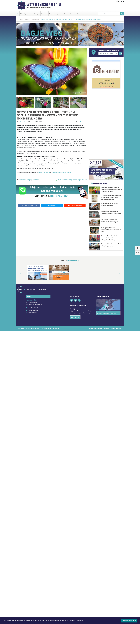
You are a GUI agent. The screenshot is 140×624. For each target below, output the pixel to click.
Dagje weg (34, 19)
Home (20, 19)
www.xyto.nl (32, 312)
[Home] (18, 13)
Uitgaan (26, 19)
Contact (87, 14)
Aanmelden (75, 317)
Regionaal (52, 14)
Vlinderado (83, 122)
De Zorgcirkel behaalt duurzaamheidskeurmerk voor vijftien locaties (111, 230)
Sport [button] (65, 14)
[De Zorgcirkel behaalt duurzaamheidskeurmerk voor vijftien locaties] (94, 230)
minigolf (28, 180)
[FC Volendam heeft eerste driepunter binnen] (94, 206)
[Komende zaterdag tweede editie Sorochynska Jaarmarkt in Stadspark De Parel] (94, 190)
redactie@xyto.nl (33, 310)
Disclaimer (106, 328)
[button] (17, 102)
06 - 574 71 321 (59, 196)
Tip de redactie (76, 206)
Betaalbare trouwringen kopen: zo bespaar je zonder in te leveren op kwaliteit (111, 197)
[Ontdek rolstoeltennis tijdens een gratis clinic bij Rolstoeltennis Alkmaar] (94, 238)
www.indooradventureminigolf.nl (62, 172)
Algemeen (27, 14)
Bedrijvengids (36, 14)
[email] (137, 253)
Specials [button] (59, 14)
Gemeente (44, 14)
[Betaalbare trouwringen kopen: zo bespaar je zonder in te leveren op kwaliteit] (94, 198)
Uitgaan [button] (72, 14)
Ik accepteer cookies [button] (129, 620)
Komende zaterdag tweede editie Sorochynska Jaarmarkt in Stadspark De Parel (111, 189)
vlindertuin (35, 180)
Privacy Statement (116, 328)
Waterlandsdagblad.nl (44, 4)
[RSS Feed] (79, 300)
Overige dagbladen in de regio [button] (106, 313)
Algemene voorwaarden (95, 328)
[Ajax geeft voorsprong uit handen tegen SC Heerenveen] (94, 214)
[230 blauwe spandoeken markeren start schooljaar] (94, 222)
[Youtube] (75, 300)
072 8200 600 (33, 307)
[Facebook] (72, 300)
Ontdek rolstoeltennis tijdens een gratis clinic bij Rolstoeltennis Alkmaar (110, 238)
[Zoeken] (122, 13)
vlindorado (22, 180)
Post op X (52, 206)
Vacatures (80, 14)
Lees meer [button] (79, 620)
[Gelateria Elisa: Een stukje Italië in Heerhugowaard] (94, 246)
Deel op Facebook (30, 206)
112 (21, 14)
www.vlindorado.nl (44, 172)
